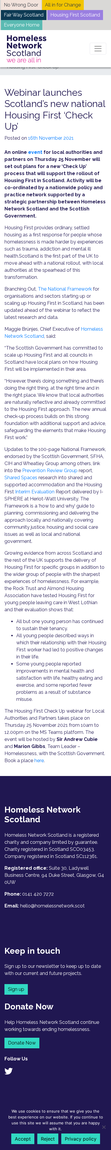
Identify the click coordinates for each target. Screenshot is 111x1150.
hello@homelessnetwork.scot (52, 906)
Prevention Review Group (50, 470)
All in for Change (63, 5)
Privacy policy (80, 1139)
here (39, 760)
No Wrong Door (21, 5)
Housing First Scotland (75, 15)
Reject (48, 1139)
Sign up (16, 989)
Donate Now (22, 1043)
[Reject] (104, 1127)
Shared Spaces (20, 477)
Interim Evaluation (34, 492)
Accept (23, 1139)
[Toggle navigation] (98, 49)
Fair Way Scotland (24, 15)
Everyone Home (21, 25)
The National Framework (65, 289)
